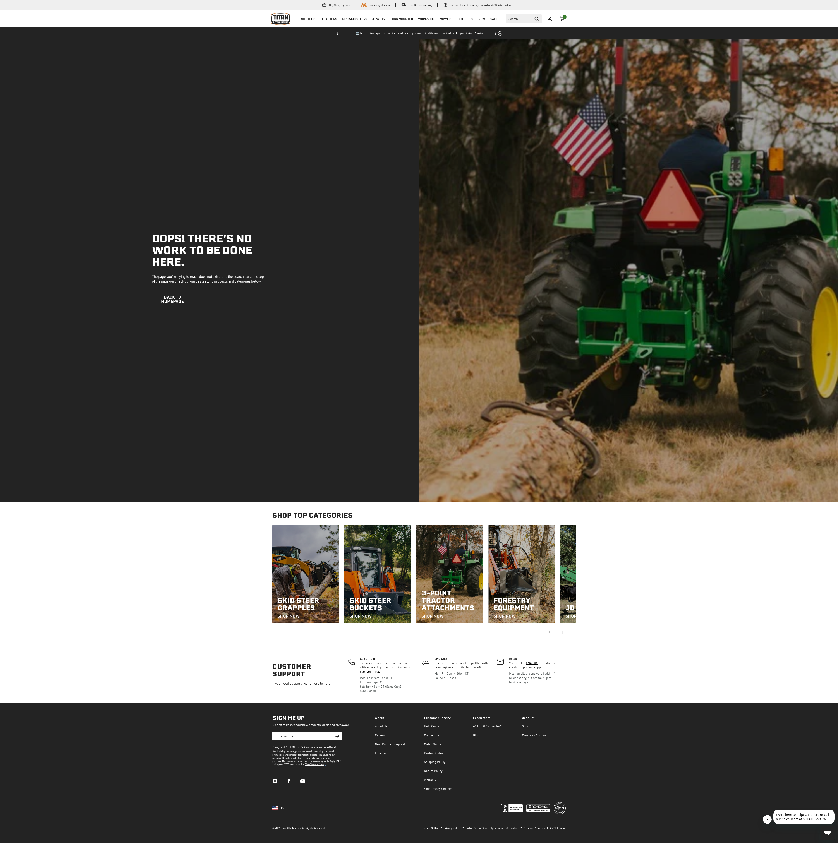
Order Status (432, 744)
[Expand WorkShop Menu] (426, 24)
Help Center (432, 726)
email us (532, 663)
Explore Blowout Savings (457, 33)
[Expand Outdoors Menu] (465, 24)
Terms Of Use (431, 828)
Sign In (526, 726)
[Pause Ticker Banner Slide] (500, 33)
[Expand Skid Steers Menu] (307, 24)
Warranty (430, 779)
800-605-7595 (370, 671)
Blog (476, 735)
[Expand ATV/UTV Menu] (378, 24)
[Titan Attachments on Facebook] (289, 782)
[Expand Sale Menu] (494, 24)
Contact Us (431, 735)
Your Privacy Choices (438, 788)
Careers (380, 735)
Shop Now (288, 616)
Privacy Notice (452, 828)
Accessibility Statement (552, 828)
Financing (381, 753)
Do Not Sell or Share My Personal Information (492, 828)
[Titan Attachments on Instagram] (275, 782)
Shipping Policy (434, 762)
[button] (562, 18)
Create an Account (534, 735)
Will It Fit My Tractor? (487, 726)
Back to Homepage (172, 299)
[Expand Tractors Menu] (329, 24)
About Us (381, 726)
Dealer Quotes (433, 753)
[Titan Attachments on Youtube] (303, 782)
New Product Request (390, 744)
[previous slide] (549, 632)
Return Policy (433, 771)
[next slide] (562, 632)
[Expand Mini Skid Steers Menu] (354, 24)
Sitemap (529, 828)
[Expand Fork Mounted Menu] (401, 24)
